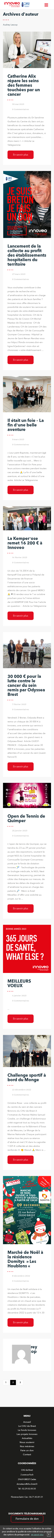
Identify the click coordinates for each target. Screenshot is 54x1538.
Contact (27, 1454)
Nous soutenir (27, 1442)
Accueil (27, 1421)
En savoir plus (20, 154)
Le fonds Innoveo (27, 1430)
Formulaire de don (27, 1519)
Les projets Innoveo (27, 1434)
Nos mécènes (27, 1446)
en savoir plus (37, 1534)
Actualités (27, 1438)
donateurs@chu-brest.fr (27, 1484)
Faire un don (27, 1450)
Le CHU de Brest (27, 1426)
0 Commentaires (20, 109)
